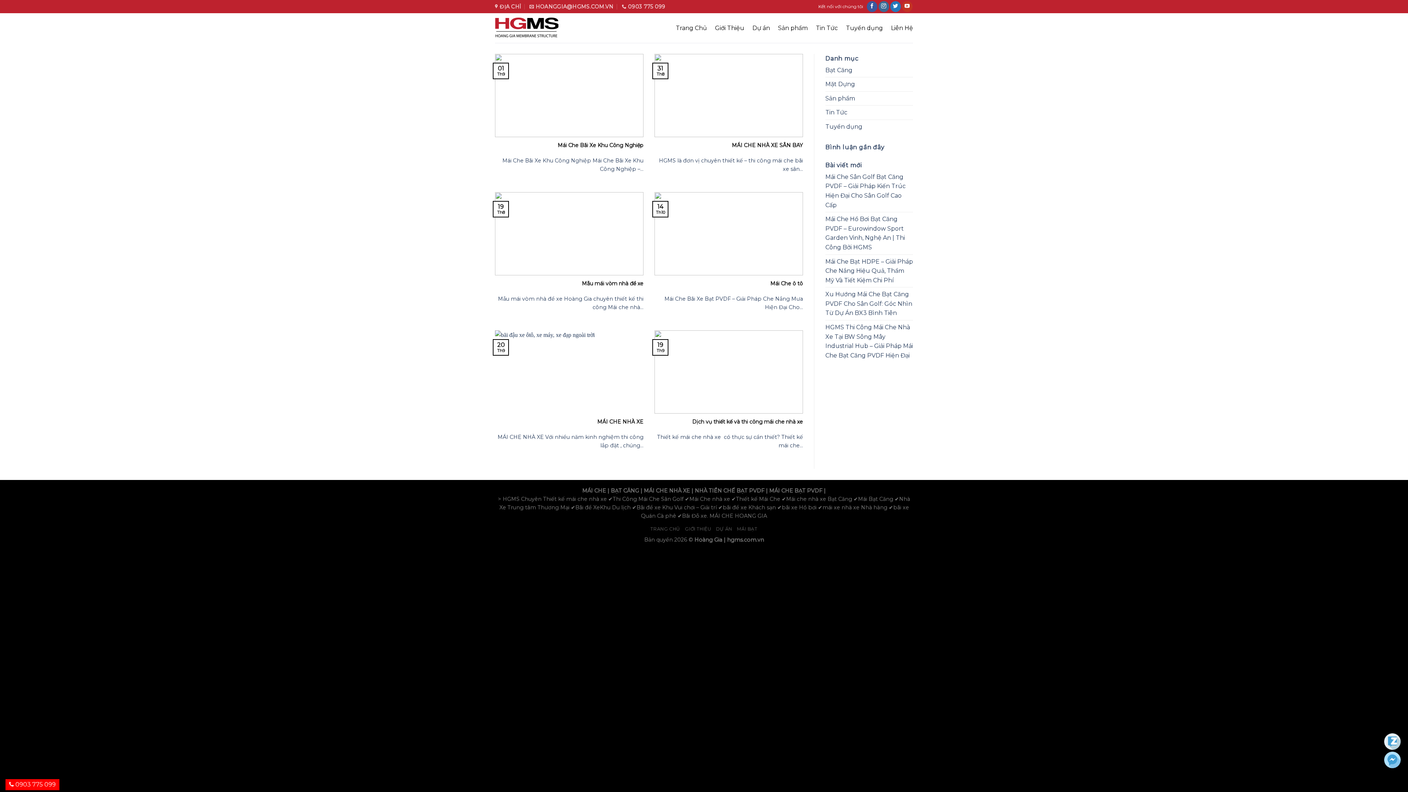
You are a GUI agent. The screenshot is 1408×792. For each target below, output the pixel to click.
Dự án (761, 28)
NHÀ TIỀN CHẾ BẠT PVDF (729, 490)
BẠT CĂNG (625, 490)
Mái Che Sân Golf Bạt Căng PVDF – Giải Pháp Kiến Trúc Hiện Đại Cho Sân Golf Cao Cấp (865, 191)
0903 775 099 (35, 784)
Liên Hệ (902, 28)
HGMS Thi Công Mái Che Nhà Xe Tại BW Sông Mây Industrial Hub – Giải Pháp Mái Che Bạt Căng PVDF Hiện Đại (869, 341)
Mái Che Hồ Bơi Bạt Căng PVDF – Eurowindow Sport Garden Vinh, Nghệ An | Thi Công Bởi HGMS (865, 233)
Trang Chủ (691, 28)
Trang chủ (665, 529)
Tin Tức (827, 28)
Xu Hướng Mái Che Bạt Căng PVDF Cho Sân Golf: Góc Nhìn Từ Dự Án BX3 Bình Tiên (868, 303)
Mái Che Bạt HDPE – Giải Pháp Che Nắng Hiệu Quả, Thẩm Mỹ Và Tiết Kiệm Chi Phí (869, 271)
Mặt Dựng (840, 84)
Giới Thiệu (729, 28)
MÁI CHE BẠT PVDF (795, 490)
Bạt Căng (838, 70)
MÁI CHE (594, 490)
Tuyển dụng (864, 28)
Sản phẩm (793, 28)
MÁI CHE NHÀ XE (667, 490)
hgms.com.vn (745, 539)
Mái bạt (747, 529)
